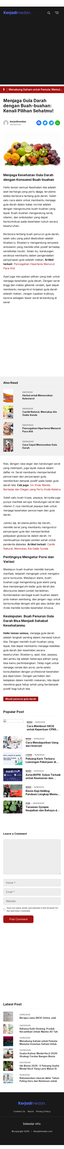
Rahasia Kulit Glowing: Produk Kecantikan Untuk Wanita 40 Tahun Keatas (40, 1031)
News (29, 722)
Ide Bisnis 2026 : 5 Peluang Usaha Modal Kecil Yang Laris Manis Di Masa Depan (39, 1068)
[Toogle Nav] (57, 13)
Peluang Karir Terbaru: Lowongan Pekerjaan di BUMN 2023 (41, 762)
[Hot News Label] (3, 90)
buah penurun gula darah (21, 698)
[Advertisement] (32, 52)
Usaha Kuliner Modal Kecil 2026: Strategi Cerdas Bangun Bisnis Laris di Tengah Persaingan (39, 1056)
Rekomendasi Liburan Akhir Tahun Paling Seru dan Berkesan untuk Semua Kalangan (39, 1081)
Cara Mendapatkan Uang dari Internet (42, 744)
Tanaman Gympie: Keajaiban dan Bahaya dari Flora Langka (43, 810)
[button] (49, 13)
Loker (29, 755)
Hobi (28, 803)
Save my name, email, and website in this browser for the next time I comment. (32, 909)
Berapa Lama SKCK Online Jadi (38, 1017)
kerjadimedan (18, 121)
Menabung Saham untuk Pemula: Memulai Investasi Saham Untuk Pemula (39, 1044)
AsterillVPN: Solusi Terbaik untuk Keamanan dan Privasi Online (43, 778)
